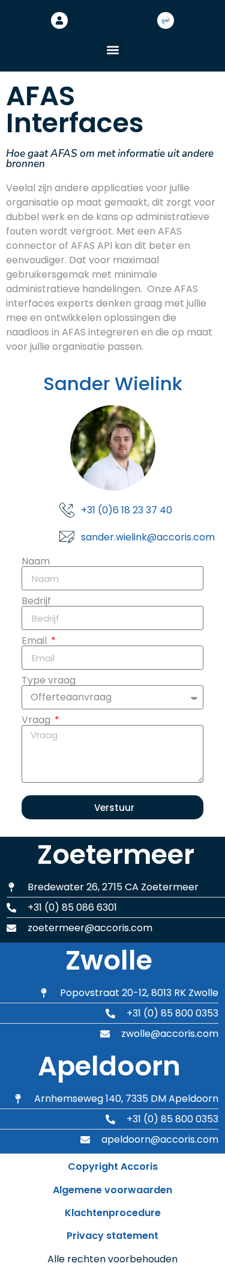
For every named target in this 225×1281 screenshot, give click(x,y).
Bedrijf (36, 601)
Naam (36, 561)
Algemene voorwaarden (112, 1190)
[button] (112, 50)
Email (35, 641)
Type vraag (49, 680)
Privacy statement (112, 1236)
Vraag (37, 720)
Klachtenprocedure (113, 1213)
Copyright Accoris (113, 1166)
